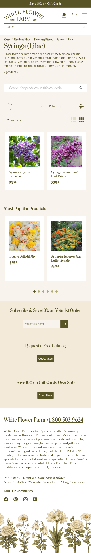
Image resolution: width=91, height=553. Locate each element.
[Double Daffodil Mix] (24, 236)
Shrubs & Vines (22, 39)
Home (7, 39)
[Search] (84, 26)
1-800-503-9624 (66, 419)
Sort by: (10, 106)
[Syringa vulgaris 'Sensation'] (24, 151)
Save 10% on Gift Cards (45, 3)
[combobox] (45, 26)
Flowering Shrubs (43, 39)
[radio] (73, 120)
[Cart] (74, 15)
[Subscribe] (64, 324)
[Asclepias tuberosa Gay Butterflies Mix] (66, 236)
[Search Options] (82, 88)
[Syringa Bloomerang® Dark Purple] (66, 151)
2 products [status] (14, 120)
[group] (25, 248)
